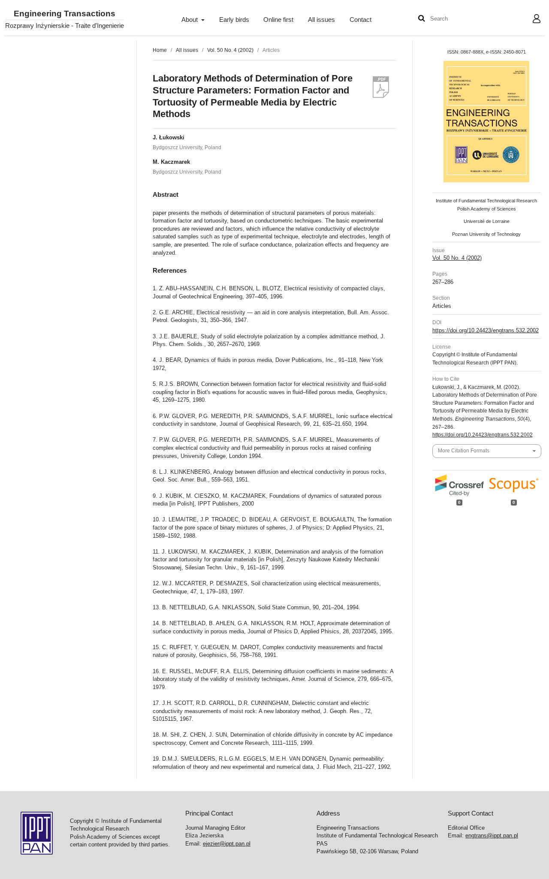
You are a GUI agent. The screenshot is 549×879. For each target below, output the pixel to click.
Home (160, 50)
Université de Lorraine (487, 221)
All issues (321, 19)
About (190, 19)
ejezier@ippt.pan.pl (226, 843)
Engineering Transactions (64, 13)
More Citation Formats (463, 451)
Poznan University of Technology (486, 234)
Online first (278, 19)
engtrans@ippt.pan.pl (491, 835)
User (530, 20)
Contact (360, 19)
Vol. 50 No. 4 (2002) (230, 50)
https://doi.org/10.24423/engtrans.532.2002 (485, 330)
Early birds (234, 19)
